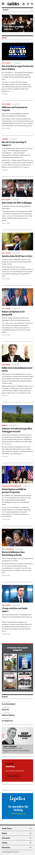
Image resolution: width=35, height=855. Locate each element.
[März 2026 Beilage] (24, 662)
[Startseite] (13, 3)
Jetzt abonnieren (12, 776)
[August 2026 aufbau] (24, 681)
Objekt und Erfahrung (8, 715)
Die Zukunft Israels (7, 721)
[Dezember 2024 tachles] (10, 662)
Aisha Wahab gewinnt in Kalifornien (11, 27)
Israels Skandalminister (9, 704)
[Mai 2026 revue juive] (10, 681)
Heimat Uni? (5, 709)
